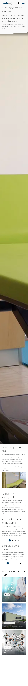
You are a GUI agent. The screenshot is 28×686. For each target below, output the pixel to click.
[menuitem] (23, 4)
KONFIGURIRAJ (15, 540)
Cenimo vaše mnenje (15, 563)
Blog (6, 7)
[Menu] (23, 4)
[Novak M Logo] (7, 3)
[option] (14, 238)
